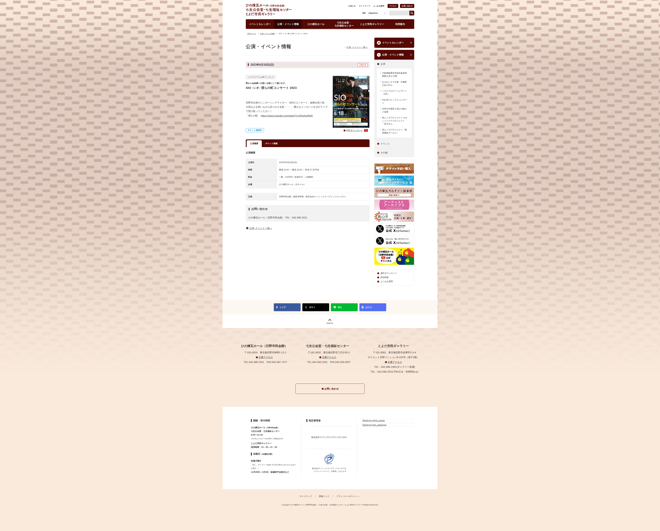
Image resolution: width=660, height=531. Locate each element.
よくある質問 (378, 6)
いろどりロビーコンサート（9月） (394, 92)
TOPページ (251, 34)
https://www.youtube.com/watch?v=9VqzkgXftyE (287, 115)
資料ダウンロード (388, 273)
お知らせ (352, 6)
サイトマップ (364, 6)
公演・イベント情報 (393, 54)
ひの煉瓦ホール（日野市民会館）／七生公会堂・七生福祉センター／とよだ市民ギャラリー (281, 9)
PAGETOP (330, 321)
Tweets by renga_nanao (373, 420)
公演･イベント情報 (267, 34)
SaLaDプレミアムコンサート (394, 101)
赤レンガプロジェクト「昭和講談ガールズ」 (394, 131)
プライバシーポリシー (346, 496)
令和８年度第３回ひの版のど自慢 (394, 110)
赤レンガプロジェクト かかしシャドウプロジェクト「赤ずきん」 (394, 121)
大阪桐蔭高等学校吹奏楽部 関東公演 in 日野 (394, 74)
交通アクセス (265, 357)
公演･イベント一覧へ (357, 47)
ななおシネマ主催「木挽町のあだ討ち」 (394, 83)
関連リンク (324, 496)
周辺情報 (384, 277)
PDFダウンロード (356, 130)
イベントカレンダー (393, 42)
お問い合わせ (407, 6)
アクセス (393, 6)
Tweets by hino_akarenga (374, 425)
